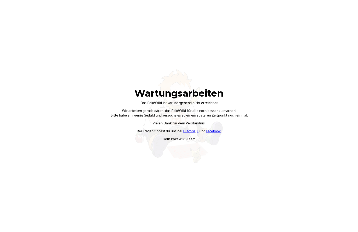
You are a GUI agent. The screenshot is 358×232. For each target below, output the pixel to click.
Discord (189, 131)
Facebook (213, 131)
